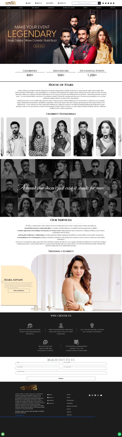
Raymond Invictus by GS (21, 416)
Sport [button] (85, 8)
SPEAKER (69, 412)
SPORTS (69, 409)
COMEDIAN (69, 403)
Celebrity (50, 3)
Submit (60, 378)
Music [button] (21, 8)
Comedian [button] (51, 8)
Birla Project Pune (90, 416)
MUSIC (68, 397)
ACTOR (68, 394)
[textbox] (85, 3)
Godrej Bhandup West (49, 416)
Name (18, 362)
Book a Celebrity (18, 290)
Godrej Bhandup (59, 416)
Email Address (20, 366)
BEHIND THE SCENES (72, 406)
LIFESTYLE (69, 415)
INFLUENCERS (70, 400)
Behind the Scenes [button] (69, 8)
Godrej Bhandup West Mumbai (35, 416)
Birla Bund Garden (81, 416)
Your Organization (67, 366)
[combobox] (85, 3)
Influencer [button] (35, 8)
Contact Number (67, 362)
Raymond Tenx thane (9, 416)
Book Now (39, 46)
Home (29, 3)
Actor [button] (8, 8)
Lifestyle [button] (113, 8)
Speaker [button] (98, 8)
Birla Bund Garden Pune (70, 416)
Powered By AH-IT (19, 415)
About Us (50, 397)
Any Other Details (21, 371)
